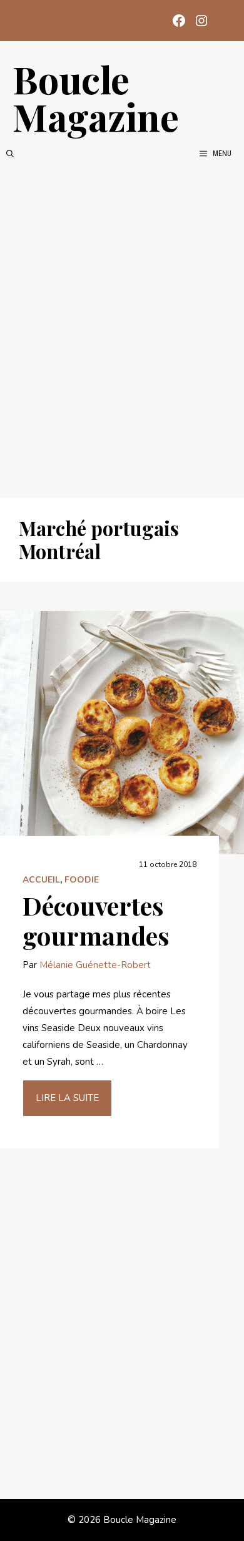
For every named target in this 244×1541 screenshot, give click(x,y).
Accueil (41, 880)
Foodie (81, 880)
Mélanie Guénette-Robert (95, 965)
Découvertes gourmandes (96, 920)
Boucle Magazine (96, 97)
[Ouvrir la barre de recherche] (10, 153)
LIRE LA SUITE (67, 1098)
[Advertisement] (122, 329)
